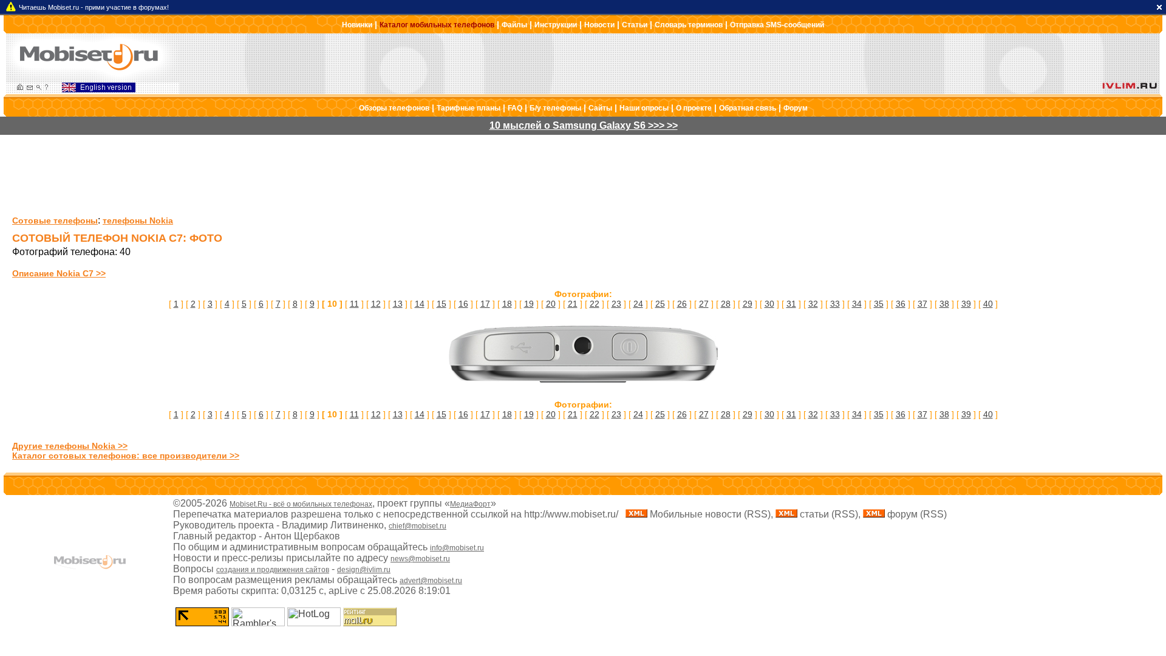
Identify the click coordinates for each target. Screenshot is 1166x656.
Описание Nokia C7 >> (59, 273)
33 (835, 304)
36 (900, 304)
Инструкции (555, 25)
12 (376, 304)
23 (616, 304)
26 (682, 304)
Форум (795, 108)
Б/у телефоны (555, 108)
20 (551, 304)
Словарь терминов (689, 25)
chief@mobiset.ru (417, 526)
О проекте (694, 108)
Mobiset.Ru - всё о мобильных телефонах (301, 504)
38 (944, 304)
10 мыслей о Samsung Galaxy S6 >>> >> (583, 125)
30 (769, 304)
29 (747, 304)
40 (988, 304)
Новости (599, 25)
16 (463, 304)
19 (529, 304)
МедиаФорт (470, 504)
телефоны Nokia (138, 220)
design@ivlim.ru (363, 569)
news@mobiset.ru (420, 559)
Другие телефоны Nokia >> (70, 446)
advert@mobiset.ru (431, 580)
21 (573, 304)
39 (966, 304)
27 (704, 304)
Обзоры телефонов (394, 108)
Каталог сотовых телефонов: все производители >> (125, 455)
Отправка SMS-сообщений (777, 25)
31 (791, 304)
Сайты (600, 108)
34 (857, 304)
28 (726, 304)
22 (594, 304)
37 (922, 304)
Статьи (634, 25)
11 (354, 304)
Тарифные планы (468, 108)
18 (507, 304)
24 (638, 304)
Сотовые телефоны (55, 220)
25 (660, 304)
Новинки (357, 25)
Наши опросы (644, 108)
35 (879, 304)
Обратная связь (747, 108)
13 (398, 304)
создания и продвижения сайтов (272, 569)
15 (441, 304)
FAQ (515, 108)
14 (419, 304)
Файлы (514, 25)
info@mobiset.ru (457, 548)
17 (485, 304)
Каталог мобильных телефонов (437, 25)
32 (813, 304)
